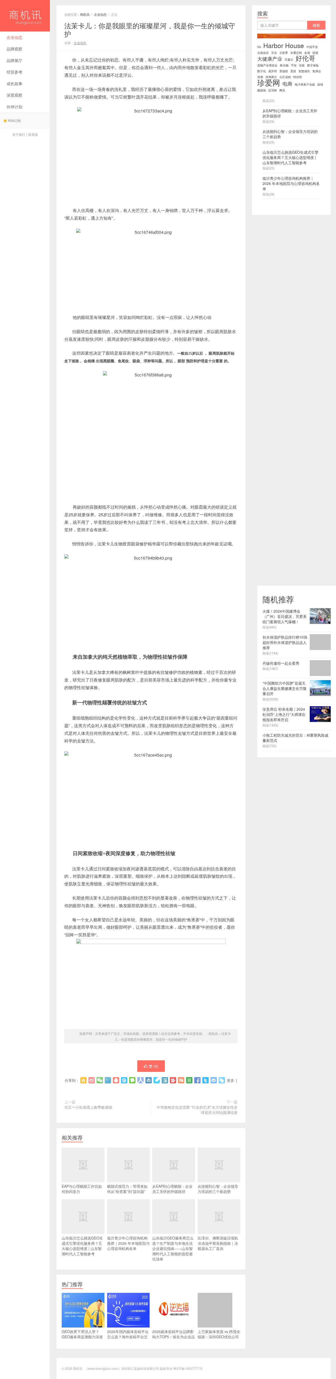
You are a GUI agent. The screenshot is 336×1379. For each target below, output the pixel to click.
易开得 (272, 71)
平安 (294, 65)
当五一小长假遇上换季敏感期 (88, 1107)
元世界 (283, 53)
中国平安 (312, 47)
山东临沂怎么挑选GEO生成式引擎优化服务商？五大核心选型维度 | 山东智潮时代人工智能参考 (82, 1245)
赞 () (153, 1066)
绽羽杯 (272, 90)
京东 (274, 53)
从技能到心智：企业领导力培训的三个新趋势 (218, 1189)
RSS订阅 (14, 120)
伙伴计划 (14, 106)
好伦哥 (305, 58)
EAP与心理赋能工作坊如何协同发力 (82, 1189)
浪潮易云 (271, 77)
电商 (287, 83)
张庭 (302, 65)
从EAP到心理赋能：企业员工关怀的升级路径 (172, 1189)
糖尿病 (261, 90)
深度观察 (14, 95)
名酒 (307, 53)
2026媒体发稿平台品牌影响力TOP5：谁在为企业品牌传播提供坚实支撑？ (173, 1337)
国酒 (315, 53)
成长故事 (14, 83)
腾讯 (282, 90)
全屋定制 (296, 53)
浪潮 (260, 77)
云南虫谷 (263, 53)
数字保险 (313, 65)
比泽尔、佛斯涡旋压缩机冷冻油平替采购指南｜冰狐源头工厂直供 (218, 1243)
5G (259, 47)
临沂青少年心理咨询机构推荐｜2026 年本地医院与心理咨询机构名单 (128, 1243)
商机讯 (25, 16)
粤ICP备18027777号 (188, 1368)
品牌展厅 (14, 60)
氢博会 (316, 71)
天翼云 (289, 59)
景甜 (293, 71)
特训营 (297, 77)
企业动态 (14, 37)
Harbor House (283, 45)
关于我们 (18, 134)
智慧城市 (304, 71)
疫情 (320, 84)
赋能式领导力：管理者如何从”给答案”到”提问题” (127, 1189)
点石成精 (285, 77)
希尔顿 (284, 65)
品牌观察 (14, 48)
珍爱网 (268, 82)
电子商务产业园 (305, 84)
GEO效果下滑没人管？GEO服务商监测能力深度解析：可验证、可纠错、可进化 (82, 1339)
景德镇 (283, 71)
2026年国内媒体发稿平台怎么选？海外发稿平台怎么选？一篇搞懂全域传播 (128, 1337)
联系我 (33, 134)
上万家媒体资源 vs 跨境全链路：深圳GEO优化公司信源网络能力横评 (219, 1337)
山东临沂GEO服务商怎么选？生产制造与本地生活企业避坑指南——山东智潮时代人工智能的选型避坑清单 (172, 1248)
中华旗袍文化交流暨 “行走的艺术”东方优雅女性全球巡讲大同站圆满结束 (197, 1109)
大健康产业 (269, 58)
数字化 (261, 71)
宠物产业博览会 (267, 65)
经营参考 (14, 72)
